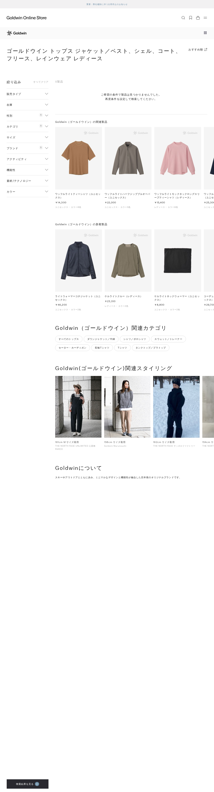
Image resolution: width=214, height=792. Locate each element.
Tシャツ (122, 347)
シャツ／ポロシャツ (134, 339)
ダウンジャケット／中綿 (101, 339)
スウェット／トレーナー (168, 339)
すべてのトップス (69, 339)
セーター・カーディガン (72, 347)
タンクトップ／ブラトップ (151, 347)
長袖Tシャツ (102, 347)
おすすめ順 (195, 49)
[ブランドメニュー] (205, 33)
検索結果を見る (27, 783)
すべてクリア (40, 82)
